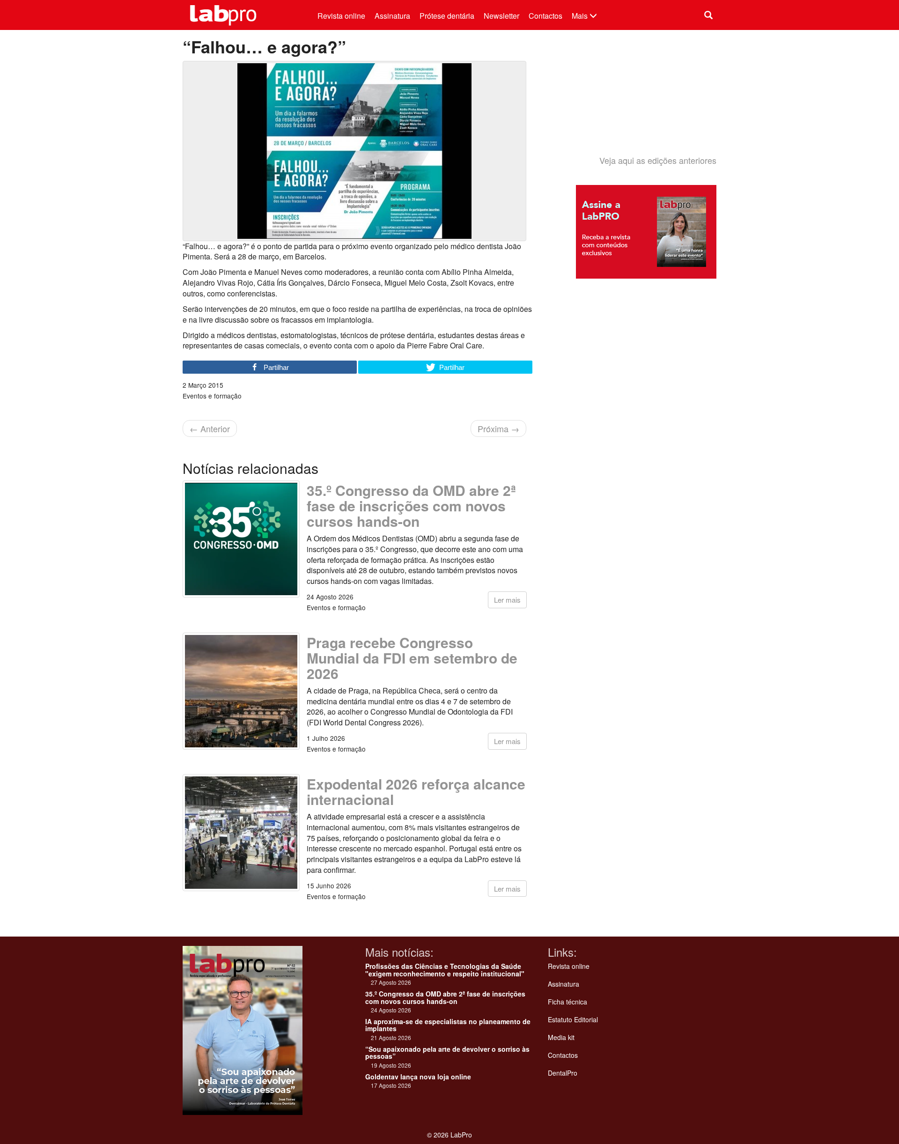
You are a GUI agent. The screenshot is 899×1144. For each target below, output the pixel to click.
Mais (581, 15)
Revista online (341, 15)
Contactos (545, 15)
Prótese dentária (447, 15)
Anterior (210, 428)
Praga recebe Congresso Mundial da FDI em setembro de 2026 (412, 657)
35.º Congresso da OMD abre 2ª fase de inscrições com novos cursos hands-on (411, 505)
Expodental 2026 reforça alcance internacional (416, 791)
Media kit (561, 1037)
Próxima (498, 428)
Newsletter (501, 15)
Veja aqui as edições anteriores (657, 160)
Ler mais (507, 600)
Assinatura (392, 15)
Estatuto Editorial (573, 1019)
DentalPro (562, 1073)
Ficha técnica (567, 1001)
